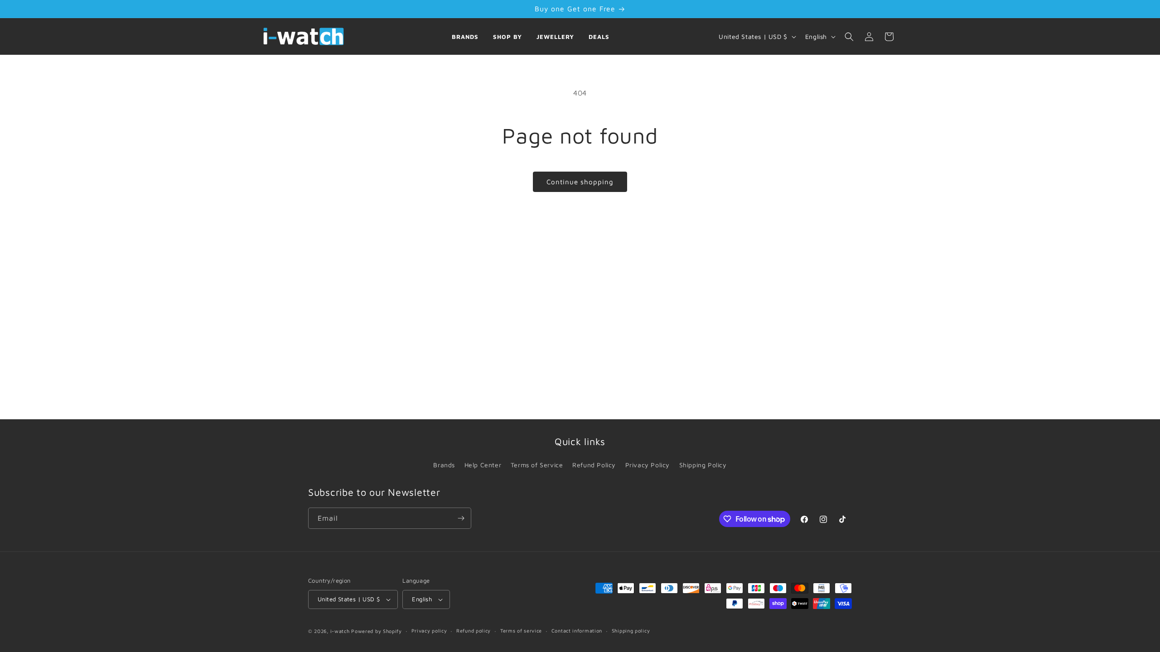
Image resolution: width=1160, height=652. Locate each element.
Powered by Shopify (376, 631)
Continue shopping (580, 182)
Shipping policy (631, 630)
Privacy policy (429, 630)
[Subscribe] (461, 518)
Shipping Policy (703, 465)
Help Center (483, 465)
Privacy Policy (647, 465)
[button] (849, 37)
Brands (465, 36)
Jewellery (555, 36)
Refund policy (473, 630)
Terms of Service (537, 465)
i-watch (340, 631)
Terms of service (521, 630)
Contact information (576, 630)
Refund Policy (594, 465)
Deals (599, 36)
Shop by (507, 36)
